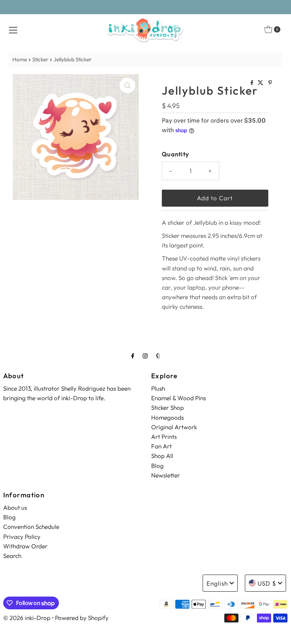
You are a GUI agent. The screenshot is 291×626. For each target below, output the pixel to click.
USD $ (267, 583)
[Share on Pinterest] (270, 82)
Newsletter (165, 475)
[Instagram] (145, 355)
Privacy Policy (21, 536)
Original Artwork (174, 427)
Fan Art (161, 446)
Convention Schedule (31, 526)
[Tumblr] (158, 355)
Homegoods (167, 417)
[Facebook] (132, 355)
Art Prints (164, 436)
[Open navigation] (13, 29)
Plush (158, 388)
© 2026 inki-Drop (26, 617)
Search (12, 555)
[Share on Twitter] (261, 82)
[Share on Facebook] (252, 82)
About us (15, 507)
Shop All (162, 455)
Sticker (40, 59)
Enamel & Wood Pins (178, 398)
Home (19, 59)
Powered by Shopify (82, 617)
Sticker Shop (167, 407)
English (217, 583)
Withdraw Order (25, 546)
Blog (157, 465)
